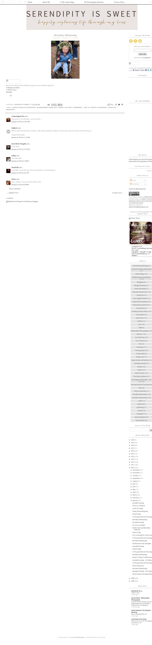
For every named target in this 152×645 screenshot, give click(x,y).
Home (30, 2)
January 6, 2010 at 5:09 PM (20, 185)
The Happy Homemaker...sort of (77, 107)
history (140, 411)
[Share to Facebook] (59, 105)
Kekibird (14, 128)
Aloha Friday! (136, 549)
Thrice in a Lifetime (138, 506)
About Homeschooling (140, 266)
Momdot (9, 92)
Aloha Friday (139, 274)
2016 (133, 451)
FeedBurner (147, 58)
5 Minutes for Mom (13, 88)
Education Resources (140, 292)
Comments (135, 184)
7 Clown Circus (11, 90)
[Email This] (52, 105)
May (134, 489)
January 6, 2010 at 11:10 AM (21, 137)
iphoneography (140, 417)
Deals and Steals (140, 289)
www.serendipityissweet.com (138, 207)
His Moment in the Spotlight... (142, 544)
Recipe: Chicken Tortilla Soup (142, 557)
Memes (61, 107)
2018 (133, 445)
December (136, 470)
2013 (133, 459)
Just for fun (139, 318)
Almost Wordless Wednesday (24, 107)
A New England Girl (18, 116)
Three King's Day (138, 566)
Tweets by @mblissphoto (137, 189)
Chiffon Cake (135, 593)
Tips (140, 388)
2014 (133, 456)
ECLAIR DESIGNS (77, 637)
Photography (139, 350)
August (135, 481)
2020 (133, 440)
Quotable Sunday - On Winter (142, 560)
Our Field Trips (140, 337)
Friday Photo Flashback (140, 302)
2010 (133, 468)
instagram (140, 414)
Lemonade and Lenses (139, 619)
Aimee (14, 179)
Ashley (14, 156)
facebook (140, 404)
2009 (133, 578)
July (134, 484)
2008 (133, 581)
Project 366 (140, 354)
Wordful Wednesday (99, 107)
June (134, 487)
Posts (134, 180)
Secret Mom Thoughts (19, 144)
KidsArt (140, 321)
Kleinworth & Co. (136, 591)
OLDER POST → (118, 193)
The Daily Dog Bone (140, 376)
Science (140, 370)
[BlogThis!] (54, 105)
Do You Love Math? (138, 525)
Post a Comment (14, 189)
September (136, 478)
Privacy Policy (119, 2)
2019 (133, 443)
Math (140, 328)
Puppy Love (140, 357)
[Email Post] (48, 104)
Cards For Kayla (137, 508)
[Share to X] (57, 105)
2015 (133, 454)
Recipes (140, 367)
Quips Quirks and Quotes (140, 360)
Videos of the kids (140, 391)
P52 (140, 344)
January (135, 500)
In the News (140, 315)
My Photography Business (94, 2)
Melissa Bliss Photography (139, 331)
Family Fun (140, 295)
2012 (133, 462)
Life (139, 324)
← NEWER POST (13, 193)
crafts (140, 401)
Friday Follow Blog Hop (140, 511)
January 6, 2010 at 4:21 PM (20, 173)
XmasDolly (15, 167)
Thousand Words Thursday (140, 385)
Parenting (139, 347)
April (134, 492)
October (136, 476)
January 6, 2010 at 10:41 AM (21, 122)
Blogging (140, 282)
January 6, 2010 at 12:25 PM (21, 149)
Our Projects (140, 341)
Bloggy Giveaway (140, 285)
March (135, 495)
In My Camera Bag (67, 2)
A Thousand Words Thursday (142, 517)
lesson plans (140, 420)
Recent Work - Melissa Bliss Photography (140, 599)
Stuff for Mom (139, 373)
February (136, 498)
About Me (46, 2)
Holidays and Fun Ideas (139, 311)
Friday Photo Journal (139, 305)
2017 (133, 448)
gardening (140, 407)
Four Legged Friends (140, 298)
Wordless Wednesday (139, 398)
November (136, 473)
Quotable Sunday (140, 363)
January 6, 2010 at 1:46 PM (20, 161)
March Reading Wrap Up (139, 614)
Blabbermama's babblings (47, 107)
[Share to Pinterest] (61, 105)
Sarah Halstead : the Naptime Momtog (141, 611)
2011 (133, 465)
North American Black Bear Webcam (141, 529)
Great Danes (140, 308)
